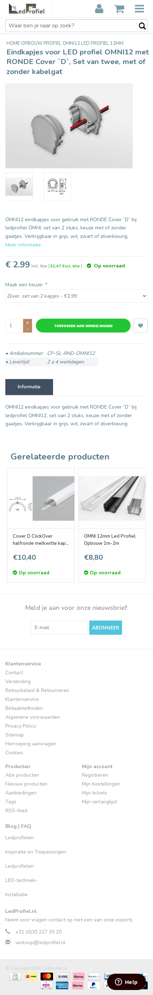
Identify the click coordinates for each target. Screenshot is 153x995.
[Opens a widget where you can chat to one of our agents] (126, 982)
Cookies (14, 752)
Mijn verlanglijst (99, 801)
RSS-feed (16, 810)
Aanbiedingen (21, 792)
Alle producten (22, 775)
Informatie (29, 386)
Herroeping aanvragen (30, 743)
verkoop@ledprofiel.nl (40, 942)
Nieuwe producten (26, 784)
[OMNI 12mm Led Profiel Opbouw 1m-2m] (112, 498)
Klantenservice (22, 699)
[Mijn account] (99, 9)
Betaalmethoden (24, 708)
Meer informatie (23, 244)
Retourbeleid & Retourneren (37, 690)
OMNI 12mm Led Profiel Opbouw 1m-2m (110, 540)
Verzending (18, 681)
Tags (10, 801)
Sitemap (14, 734)
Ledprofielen (19, 837)
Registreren (95, 775)
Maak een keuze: (26, 284)
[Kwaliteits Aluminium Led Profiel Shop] (30, 9)
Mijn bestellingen (101, 784)
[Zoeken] (138, 26)
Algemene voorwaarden (32, 717)
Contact (14, 672)
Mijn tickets (94, 792)
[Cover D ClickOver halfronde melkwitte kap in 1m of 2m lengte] (40, 498)
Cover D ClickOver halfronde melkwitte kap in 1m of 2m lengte (39, 540)
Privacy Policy (20, 726)
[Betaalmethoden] (14, 976)
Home (13, 43)
